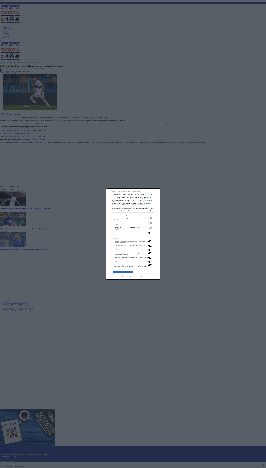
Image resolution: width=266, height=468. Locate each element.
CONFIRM (123, 271)
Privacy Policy (141, 276)
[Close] (157, 191)
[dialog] (133, 234)
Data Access (133, 276)
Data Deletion (125, 276)
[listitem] (133, 215)
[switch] (150, 218)
